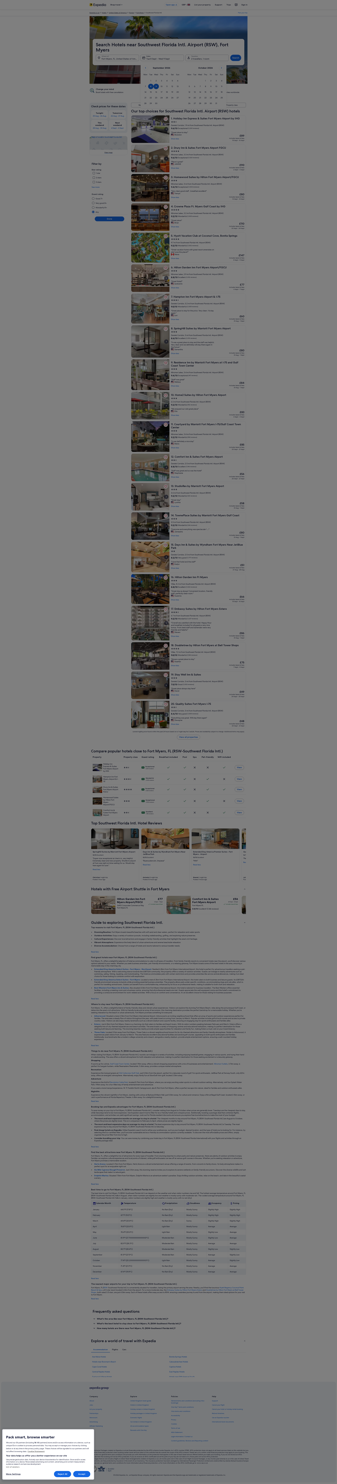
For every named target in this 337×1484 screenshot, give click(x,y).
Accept (81, 1474)
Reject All (62, 1474)
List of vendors (12, 1467)
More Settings (13, 1474)
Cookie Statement (36, 1451)
